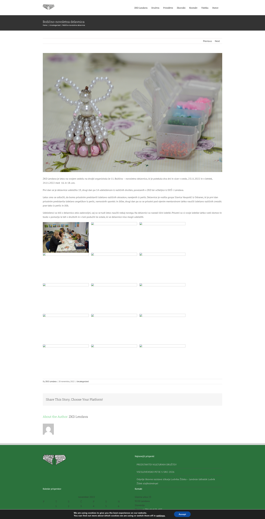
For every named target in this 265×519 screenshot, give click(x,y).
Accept (182, 514)
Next (217, 41)
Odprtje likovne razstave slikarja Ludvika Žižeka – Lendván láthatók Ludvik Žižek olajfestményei (176, 481)
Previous (207, 41)
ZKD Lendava (50, 381)
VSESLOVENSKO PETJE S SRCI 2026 (155, 471)
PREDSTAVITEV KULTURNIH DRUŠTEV (157, 464)
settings (160, 515)
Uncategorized (83, 381)
